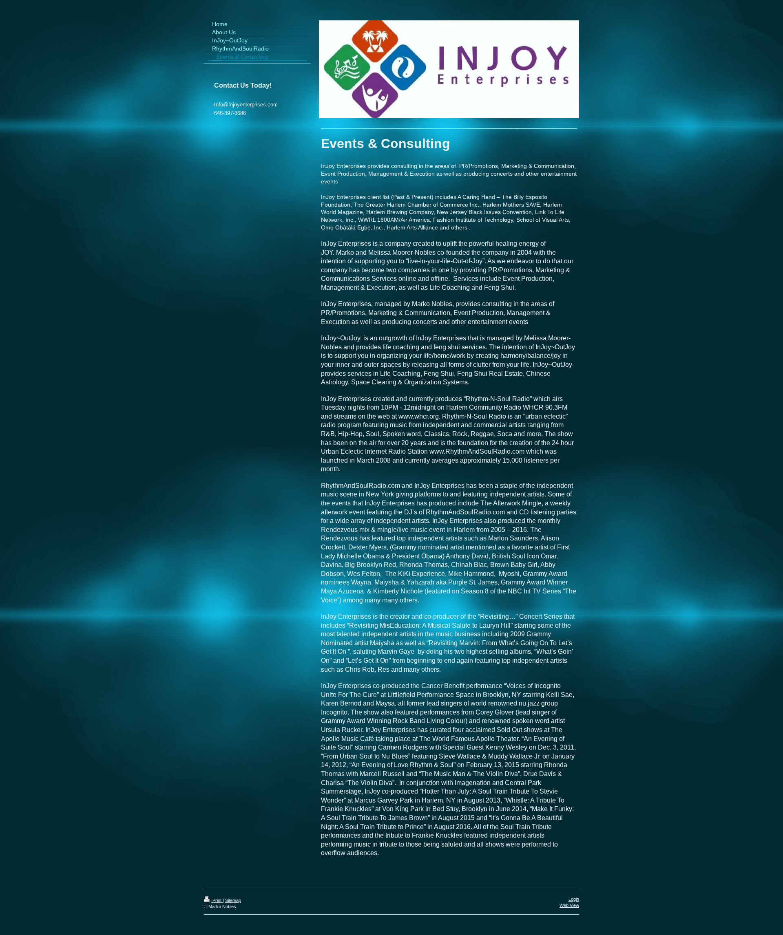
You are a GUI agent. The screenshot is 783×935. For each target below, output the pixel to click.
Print (217, 900)
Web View (569, 905)
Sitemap (233, 900)
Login (573, 899)
